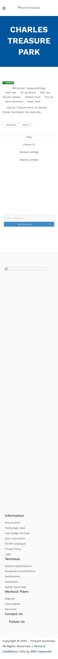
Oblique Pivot (32, 97)
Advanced (10, 609)
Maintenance (12, 576)
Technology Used (15, 528)
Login (8, 554)
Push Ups (10, 92)
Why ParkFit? (13, 522)
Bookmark (11, 125)
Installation (11, 581)
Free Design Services (17, 533)
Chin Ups (44, 92)
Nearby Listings (29, 159)
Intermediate (12, 604)
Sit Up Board (28, 92)
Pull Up (48, 97)
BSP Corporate (41, 651)
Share (25, 125)
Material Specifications (18, 566)
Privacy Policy (13, 549)
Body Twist (33, 101)
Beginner (10, 598)
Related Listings (29, 152)
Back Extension (13, 101)
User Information (15, 538)
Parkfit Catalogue (15, 543)
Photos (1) (29, 144)
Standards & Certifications (20, 571)
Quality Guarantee (15, 587)
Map (29, 137)
